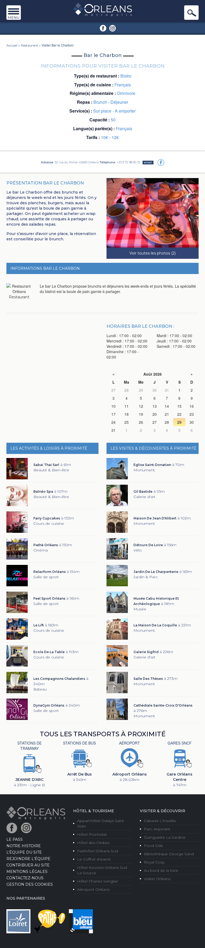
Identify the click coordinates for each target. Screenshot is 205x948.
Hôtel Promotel (92, 834)
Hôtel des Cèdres (93, 842)
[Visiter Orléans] (35, 812)
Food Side (153, 845)
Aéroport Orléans (93, 889)
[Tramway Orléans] (29, 763)
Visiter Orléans (157, 878)
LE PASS (14, 839)
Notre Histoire (23, 845)
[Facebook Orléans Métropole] (103, 27)
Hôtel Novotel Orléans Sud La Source (102, 870)
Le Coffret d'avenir (94, 859)
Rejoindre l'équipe (28, 858)
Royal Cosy (154, 862)
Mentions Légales (27, 871)
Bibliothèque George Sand (169, 853)
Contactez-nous (25, 878)
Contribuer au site (28, 865)
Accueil (11, 45)
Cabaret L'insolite (160, 820)
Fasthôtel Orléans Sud (97, 851)
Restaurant (29, 45)
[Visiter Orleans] (102, 9)
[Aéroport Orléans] (129, 757)
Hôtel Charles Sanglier (97, 881)
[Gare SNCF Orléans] (180, 757)
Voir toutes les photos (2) (152, 253)
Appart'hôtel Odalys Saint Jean (100, 823)
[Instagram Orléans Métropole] (112, 27)
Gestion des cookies (29, 884)
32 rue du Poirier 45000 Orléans (76, 162)
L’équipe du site (24, 852)
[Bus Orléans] (80, 757)
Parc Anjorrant (157, 829)
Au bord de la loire (161, 870)
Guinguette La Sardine (165, 837)
